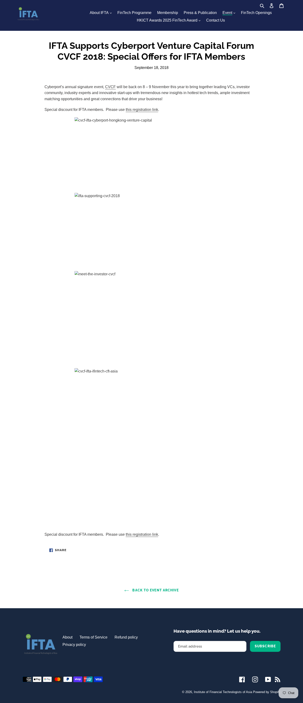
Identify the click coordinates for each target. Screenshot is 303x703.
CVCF (110, 87)
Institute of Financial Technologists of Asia (223, 692)
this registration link (142, 110)
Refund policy (126, 637)
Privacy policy (74, 645)
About (67, 637)
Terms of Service (93, 637)
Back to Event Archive (154, 590)
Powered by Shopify (267, 692)
